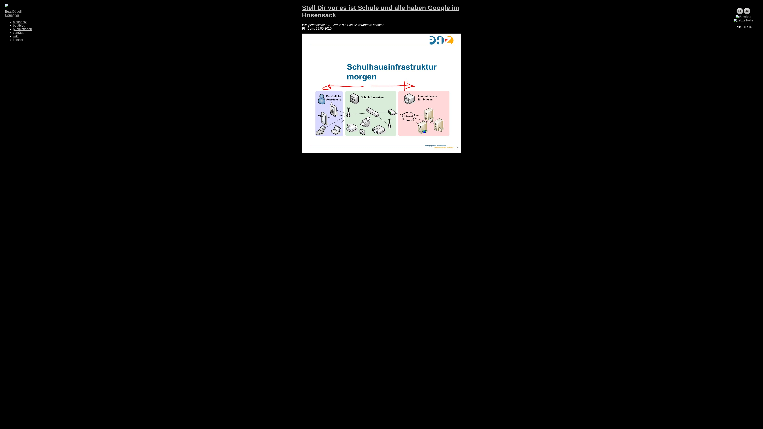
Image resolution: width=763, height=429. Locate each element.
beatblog (19, 25)
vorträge (18, 32)
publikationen (22, 29)
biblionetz (20, 22)
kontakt (18, 40)
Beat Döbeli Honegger (13, 13)
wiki (15, 36)
